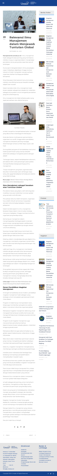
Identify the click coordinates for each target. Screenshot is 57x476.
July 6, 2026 (48, 30)
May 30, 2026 (49, 119)
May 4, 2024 (49, 320)
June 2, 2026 (49, 98)
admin (49, 228)
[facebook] (48, 474)
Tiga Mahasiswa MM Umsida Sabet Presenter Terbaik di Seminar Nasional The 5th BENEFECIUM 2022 (49, 214)
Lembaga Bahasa (43, 458)
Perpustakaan (25, 465)
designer (50, 32)
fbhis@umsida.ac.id (8, 469)
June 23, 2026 (49, 56)
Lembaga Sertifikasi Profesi (46, 456)
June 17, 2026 (49, 78)
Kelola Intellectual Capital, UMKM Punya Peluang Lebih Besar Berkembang (50, 155)
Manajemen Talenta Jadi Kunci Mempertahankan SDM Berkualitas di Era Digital (50, 89)
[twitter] (50, 474)
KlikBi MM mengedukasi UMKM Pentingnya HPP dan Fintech (46, 308)
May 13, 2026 (49, 165)
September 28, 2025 (16, 51)
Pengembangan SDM (27, 456)
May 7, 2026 (48, 188)
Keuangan (23, 451)
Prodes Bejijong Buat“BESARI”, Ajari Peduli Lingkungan (45, 353)
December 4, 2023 (43, 334)
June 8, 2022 (49, 226)
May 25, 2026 (49, 141)
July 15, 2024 (42, 313)
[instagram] (53, 474)
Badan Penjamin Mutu (45, 451)
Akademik (23, 449)
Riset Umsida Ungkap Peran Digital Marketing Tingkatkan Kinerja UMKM (49, 178)
